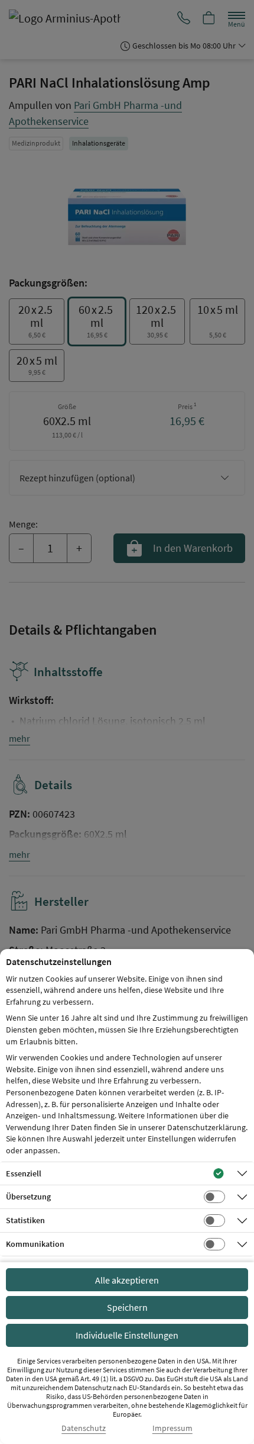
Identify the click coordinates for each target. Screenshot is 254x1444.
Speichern (127, 1307)
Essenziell (23, 1173)
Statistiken (25, 1220)
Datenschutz (83, 1428)
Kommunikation (35, 1244)
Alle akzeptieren (127, 1280)
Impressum (172, 1428)
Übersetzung (28, 1196)
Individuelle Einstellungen (127, 1335)
